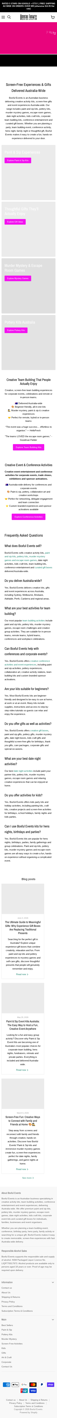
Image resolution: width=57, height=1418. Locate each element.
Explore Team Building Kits (28, 447)
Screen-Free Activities (12, 1343)
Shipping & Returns (11, 1297)
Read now (21, 974)
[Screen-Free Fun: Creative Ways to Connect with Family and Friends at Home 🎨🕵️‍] (23, 1094)
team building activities (33, 620)
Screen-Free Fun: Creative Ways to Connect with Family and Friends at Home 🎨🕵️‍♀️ (22, 1120)
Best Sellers (7, 1325)
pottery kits (22, 556)
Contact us (7, 1288)
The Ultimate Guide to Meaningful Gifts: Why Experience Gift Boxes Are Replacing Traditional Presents (23, 927)
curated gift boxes (43, 567)
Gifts (4, 1353)
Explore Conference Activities (29, 517)
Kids (4, 1348)
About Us (6, 1292)
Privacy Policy (8, 1301)
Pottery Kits (7, 1334)
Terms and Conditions (12, 1306)
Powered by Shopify (28, 1412)
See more (27, 1178)
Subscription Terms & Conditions (17, 1311)
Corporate (6, 1362)
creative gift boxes (39, 730)
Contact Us (7, 1366)
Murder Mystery (9, 1339)
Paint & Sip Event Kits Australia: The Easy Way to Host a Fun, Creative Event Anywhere (23, 1025)
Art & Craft (7, 1357)
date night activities (23, 771)
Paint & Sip (7, 1330)
